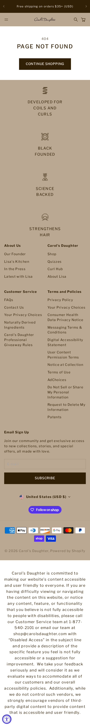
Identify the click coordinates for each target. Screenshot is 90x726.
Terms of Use (59, 372)
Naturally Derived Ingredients (20, 324)
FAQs (8, 300)
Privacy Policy (60, 300)
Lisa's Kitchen (16, 262)
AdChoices (57, 380)
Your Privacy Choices (23, 315)
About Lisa (57, 277)
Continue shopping (45, 64)
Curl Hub (55, 269)
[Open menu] (6, 19)
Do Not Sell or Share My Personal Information (65, 392)
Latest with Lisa (18, 277)
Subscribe (45, 478)
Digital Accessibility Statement (65, 342)
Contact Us (14, 307)
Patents (55, 417)
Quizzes (55, 262)
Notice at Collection (65, 365)
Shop (52, 254)
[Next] (86, 6)
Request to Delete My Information (66, 407)
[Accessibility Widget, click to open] (7, 719)
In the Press (15, 269)
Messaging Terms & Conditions (65, 329)
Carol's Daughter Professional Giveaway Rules (19, 340)
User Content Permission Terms (63, 354)
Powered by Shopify (67, 551)
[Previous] (4, 6)
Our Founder (15, 254)
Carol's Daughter (34, 551)
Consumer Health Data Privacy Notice (66, 317)
